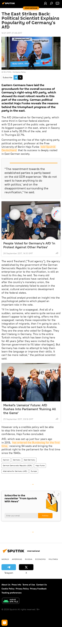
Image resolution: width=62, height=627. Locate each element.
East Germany (29, 460)
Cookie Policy (8, 588)
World (5, 559)
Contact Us (41, 584)
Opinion (6, 460)
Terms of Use (28, 584)
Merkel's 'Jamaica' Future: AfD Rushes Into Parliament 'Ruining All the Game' (29, 409)
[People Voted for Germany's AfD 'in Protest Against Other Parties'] (31, 220)
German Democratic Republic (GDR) (17, 465)
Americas (17, 559)
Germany (16, 460)
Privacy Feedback (38, 588)
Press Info (16, 584)
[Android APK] (10, 601)
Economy (40, 559)
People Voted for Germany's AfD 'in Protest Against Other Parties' (29, 245)
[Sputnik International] (9, 4)
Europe (34, 471)
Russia (28, 559)
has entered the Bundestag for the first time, (31, 444)
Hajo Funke (40, 465)
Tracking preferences (12, 592)
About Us (6, 584)
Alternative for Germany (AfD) (15, 471)
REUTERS (7, 72)
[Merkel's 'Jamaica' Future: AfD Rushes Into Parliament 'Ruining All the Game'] (31, 382)
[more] (57, 253)
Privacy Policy (22, 588)
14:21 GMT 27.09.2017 (12, 33)
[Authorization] (45, 3)
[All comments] (5, 623)
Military (53, 559)
